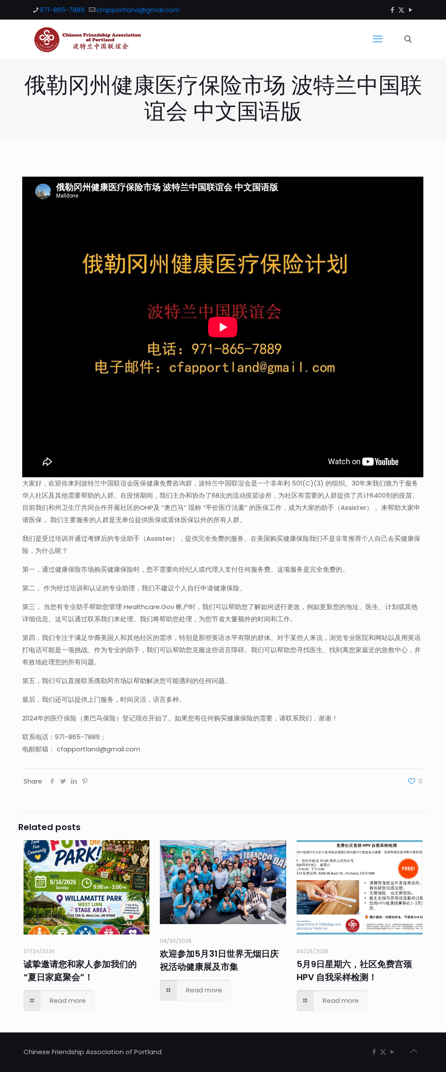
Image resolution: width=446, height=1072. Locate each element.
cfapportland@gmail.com (138, 9)
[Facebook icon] (392, 9)
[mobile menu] (377, 39)
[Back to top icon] (413, 1051)
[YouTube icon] (410, 9)
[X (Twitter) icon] (401, 9)
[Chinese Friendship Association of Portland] (87, 39)
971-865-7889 (62, 9)
